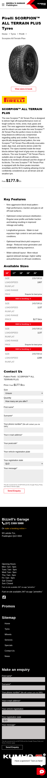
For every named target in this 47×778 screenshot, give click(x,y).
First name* (9, 407)
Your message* (10, 468)
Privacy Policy (39, 484)
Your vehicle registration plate (17, 452)
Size (6, 390)
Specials (8, 645)
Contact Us (10, 651)
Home (7, 623)
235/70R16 (37, 278)
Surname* (8, 416)
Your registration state (13, 460)
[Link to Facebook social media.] (4, 597)
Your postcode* (10, 443)
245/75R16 (37, 354)
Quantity (7, 398)
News (7, 656)
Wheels (8, 634)
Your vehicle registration (12, 709)
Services (8, 640)
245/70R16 (37, 303)
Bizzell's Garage (15, 3)
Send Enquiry (14, 491)
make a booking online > (15, 528)
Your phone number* (22, 692)
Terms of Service (11, 486)
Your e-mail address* (13, 435)
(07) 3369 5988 (14, 523)
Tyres (7, 629)
